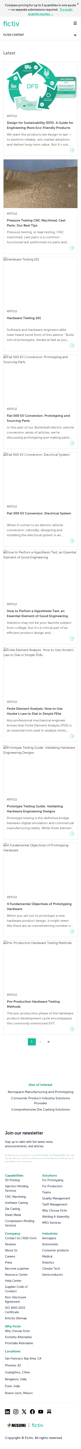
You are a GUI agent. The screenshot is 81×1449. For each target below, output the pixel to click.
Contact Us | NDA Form (21, 1238)
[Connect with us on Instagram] (15, 1411)
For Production (52, 1186)
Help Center (13, 1280)
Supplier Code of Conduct (16, 1289)
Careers (10, 1256)
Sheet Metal (13, 1215)
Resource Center (16, 1274)
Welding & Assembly (55, 1216)
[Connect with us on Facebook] (32, 1411)
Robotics (48, 1262)
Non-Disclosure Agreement (15, 1299)
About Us (11, 1250)
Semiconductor (52, 1274)
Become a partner (17, 1268)
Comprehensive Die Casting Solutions (40, 1109)
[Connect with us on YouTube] (40, 1411)
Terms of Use (42, 1155)
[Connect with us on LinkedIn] (7, 1411)
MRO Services (51, 1222)
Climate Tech (51, 1268)
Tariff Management (54, 1204)
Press (8, 1262)
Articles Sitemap (16, 1318)
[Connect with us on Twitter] (24, 1411)
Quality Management (56, 1198)
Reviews (10, 1244)
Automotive (50, 1244)
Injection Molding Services (16, 1188)
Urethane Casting (16, 1203)
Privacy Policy (59, 1155)
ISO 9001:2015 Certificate (15, 1310)
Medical (47, 1256)
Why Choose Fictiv (54, 1210)
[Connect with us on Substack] (49, 1411)
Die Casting (12, 1209)
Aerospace (49, 1238)
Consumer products (55, 1250)
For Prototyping (52, 1180)
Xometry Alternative (18, 1337)
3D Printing (12, 1180)
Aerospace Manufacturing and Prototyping (40, 1092)
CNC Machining (15, 1196)
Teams (46, 1192)
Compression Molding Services (19, 1223)
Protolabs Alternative (19, 1343)
